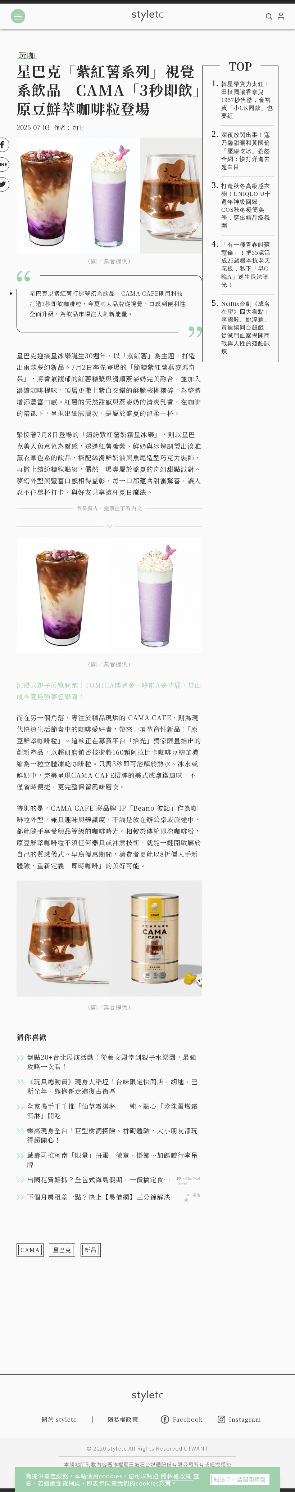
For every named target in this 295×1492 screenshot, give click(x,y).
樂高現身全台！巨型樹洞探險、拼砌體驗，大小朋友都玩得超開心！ (112, 1135)
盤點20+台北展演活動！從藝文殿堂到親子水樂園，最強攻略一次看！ (111, 1061)
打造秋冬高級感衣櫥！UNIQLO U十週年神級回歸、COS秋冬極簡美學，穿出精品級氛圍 (246, 206)
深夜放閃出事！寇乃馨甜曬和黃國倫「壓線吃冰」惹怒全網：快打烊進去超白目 (245, 151)
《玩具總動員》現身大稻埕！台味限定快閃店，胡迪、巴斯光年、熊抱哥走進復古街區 (112, 1086)
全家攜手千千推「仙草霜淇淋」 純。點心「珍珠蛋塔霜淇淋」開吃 (112, 1110)
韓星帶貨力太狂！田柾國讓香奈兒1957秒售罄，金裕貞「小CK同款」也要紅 (247, 100)
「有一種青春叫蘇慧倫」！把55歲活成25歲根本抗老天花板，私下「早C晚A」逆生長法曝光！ (246, 264)
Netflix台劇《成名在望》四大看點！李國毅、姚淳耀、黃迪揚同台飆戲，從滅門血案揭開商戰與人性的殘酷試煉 (245, 327)
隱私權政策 (177, 1475)
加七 (78, 128)
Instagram (245, 1419)
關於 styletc (59, 1419)
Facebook (188, 1419)
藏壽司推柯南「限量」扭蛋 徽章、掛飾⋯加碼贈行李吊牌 (112, 1159)
